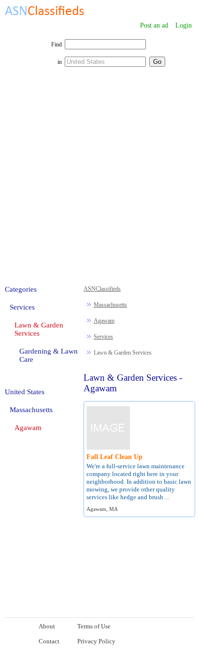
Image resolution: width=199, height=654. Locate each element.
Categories (21, 289)
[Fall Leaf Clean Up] (108, 448)
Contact (49, 641)
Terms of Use (94, 626)
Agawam (104, 320)
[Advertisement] (99, 181)
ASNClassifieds (102, 288)
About (47, 626)
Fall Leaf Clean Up (114, 457)
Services (103, 336)
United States (24, 392)
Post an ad (154, 25)
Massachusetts (110, 304)
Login (183, 25)
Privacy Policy (96, 641)
